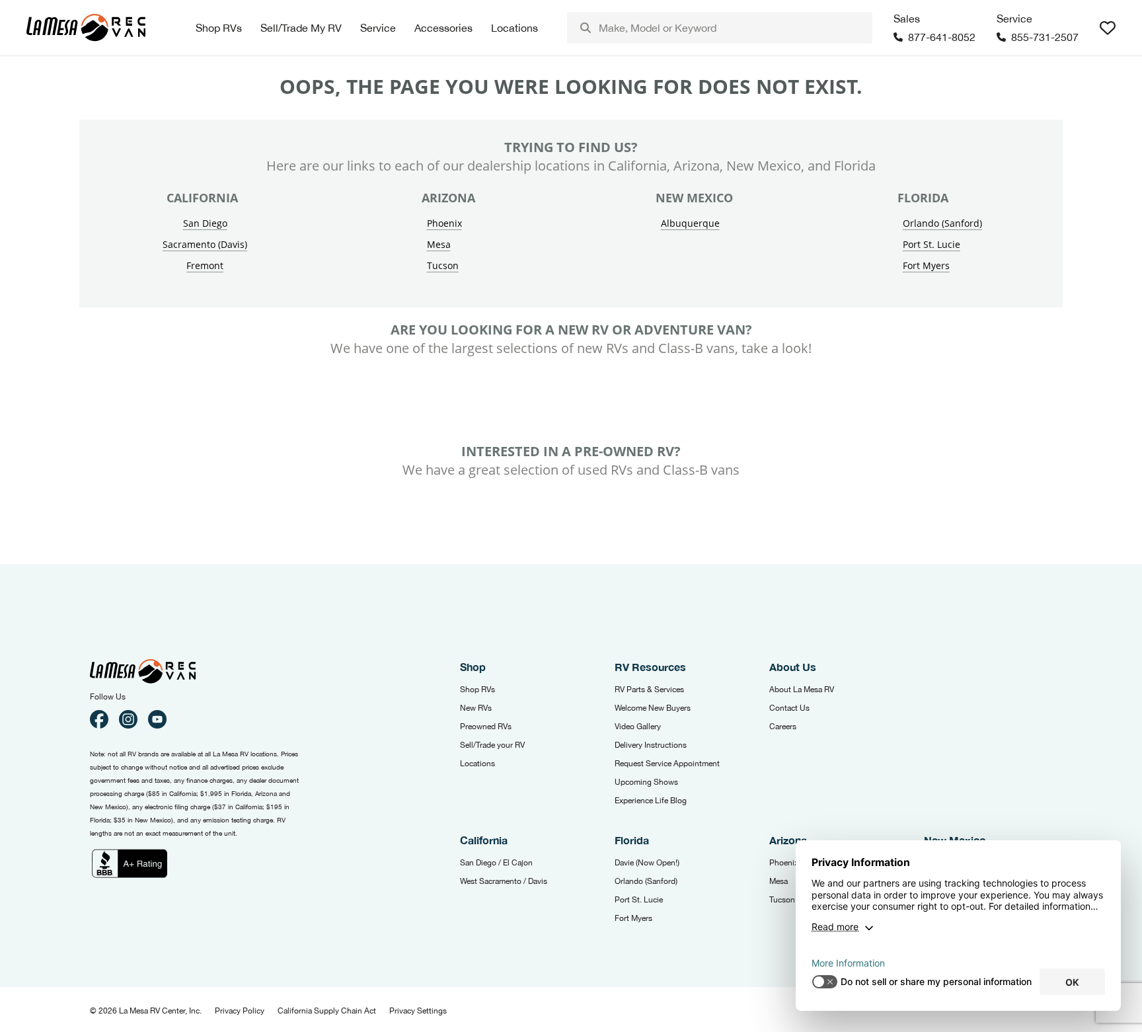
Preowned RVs (486, 726)
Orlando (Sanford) (942, 223)
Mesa (439, 244)
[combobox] (719, 28)
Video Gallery (638, 726)
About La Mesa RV (801, 689)
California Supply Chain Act (327, 1010)
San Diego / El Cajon (496, 862)
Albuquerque (690, 223)
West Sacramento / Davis (503, 881)
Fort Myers (926, 265)
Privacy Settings (418, 1010)
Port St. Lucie (931, 244)
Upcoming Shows (646, 782)
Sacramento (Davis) (205, 244)
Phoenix (444, 223)
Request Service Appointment (667, 763)
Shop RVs (477, 689)
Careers (782, 726)
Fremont (204, 265)
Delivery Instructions (651, 745)
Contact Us (789, 708)
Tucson (443, 265)
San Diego (205, 223)
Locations (477, 763)
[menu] (719, 28)
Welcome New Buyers (653, 708)
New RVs (476, 708)
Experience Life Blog (651, 800)
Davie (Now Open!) (647, 862)
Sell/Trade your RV (492, 745)
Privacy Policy (239, 1010)
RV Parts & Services (649, 689)
